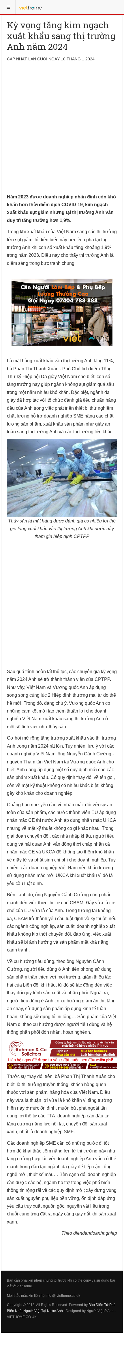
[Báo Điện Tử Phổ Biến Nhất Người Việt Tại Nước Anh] (30, 7)
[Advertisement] (62, 131)
